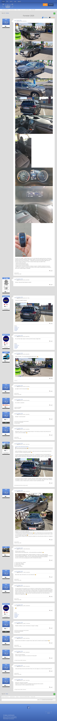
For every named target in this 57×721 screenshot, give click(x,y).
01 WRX (15, 330)
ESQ (3, 718)
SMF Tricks (15, 717)
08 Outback (16, 329)
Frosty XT (15, 326)
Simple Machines (13, 716)
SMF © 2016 (9, 716)
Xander (6, 412)
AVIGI (6, 19)
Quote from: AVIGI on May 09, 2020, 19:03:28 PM (21, 446)
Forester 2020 (18, 20)
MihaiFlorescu (6, 296)
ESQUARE (7, 718)
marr (6, 547)
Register (19, 1)
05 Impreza (16, 328)
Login (15, 1)
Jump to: (38, 699)
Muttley (6, 352)
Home (3, 1)
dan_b (6, 650)
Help (7, 1)
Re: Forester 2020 (19, 279)
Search (11, 1)
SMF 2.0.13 (5, 716)
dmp (6, 398)
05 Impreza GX (16, 327)
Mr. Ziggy (6, 278)
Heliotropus (6, 442)
